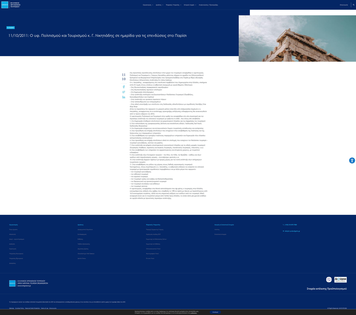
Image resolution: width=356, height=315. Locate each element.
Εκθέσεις (80, 239)
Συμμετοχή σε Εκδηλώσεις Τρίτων (156, 239)
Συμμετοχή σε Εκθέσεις (153, 244)
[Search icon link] (354, 5)
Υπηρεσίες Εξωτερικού (16, 258)
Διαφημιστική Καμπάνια (85, 229)
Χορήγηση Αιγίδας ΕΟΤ (153, 234)
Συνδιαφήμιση (82, 234)
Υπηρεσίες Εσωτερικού (16, 253)
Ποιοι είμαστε (13, 229)
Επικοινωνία (52, 308)
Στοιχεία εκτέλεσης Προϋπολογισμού (327, 288)
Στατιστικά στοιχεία (220, 234)
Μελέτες (217, 229)
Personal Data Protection (32, 308)
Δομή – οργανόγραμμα (16, 239)
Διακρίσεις (12, 263)
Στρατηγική (12, 249)
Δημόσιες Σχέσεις (83, 249)
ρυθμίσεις (194, 313)
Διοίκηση (12, 244)
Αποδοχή (215, 312)
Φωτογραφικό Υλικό (152, 253)
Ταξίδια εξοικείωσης (84, 244)
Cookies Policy (19, 308)
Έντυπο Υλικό (150, 258)
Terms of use (44, 308)
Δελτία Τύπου (82, 258)
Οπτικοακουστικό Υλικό (153, 249)
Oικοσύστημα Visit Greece (86, 253)
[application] (152, 5)
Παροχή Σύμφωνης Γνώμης (154, 229)
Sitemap (11, 308)
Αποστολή (12, 234)
